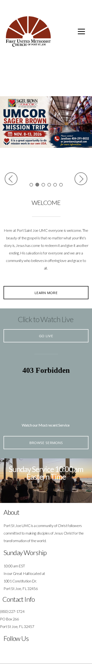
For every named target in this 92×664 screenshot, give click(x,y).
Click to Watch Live (45, 319)
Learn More (46, 292)
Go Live (46, 335)
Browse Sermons (46, 442)
